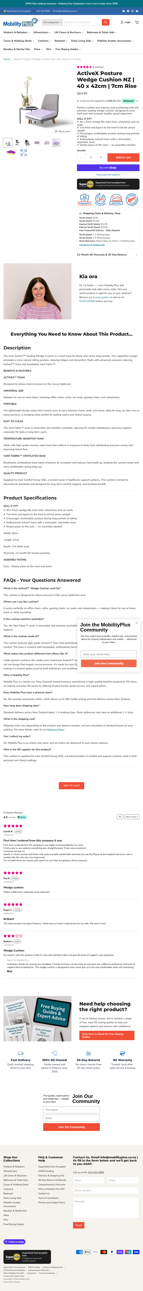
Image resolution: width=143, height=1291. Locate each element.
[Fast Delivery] (20, 1061)
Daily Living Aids (81, 40)
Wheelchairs (41, 32)
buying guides (101, 297)
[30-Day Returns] (89, 1061)
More (37, 49)
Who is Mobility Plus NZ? (51, 1189)
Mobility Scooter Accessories (114, 40)
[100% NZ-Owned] (55, 1061)
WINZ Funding (46, 1171)
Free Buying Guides (67, 49)
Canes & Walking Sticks (18, 40)
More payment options (108, 174)
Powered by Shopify (11, 1282)
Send (79, 1225)
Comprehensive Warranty (51, 1184)
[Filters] (120, 816)
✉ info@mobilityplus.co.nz (65, 11)
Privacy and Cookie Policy (51, 1202)
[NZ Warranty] (123, 1061)
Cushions (43, 40)
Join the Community (71, 1127)
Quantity (81, 150)
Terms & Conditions (48, 1198)
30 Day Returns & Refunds (52, 1180)
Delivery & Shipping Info (51, 1175)
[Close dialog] (136, 623)
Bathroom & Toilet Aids (101, 32)
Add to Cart (71, 785)
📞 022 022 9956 (41, 11)
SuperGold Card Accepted (52, 1166)
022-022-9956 (96, 1172)
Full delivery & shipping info (92, 245)
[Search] (105, 22)
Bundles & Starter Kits (16, 49)
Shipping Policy (55, 729)
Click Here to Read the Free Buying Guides (102, 1035)
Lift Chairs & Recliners (68, 32)
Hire (48, 49)
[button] (84, 67)
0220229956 (87, 301)
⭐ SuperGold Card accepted (17, 11)
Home (6, 59)
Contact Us (44, 1193)
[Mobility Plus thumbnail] (24, 152)
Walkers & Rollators (15, 32)
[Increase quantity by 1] (101, 157)
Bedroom (60, 40)
